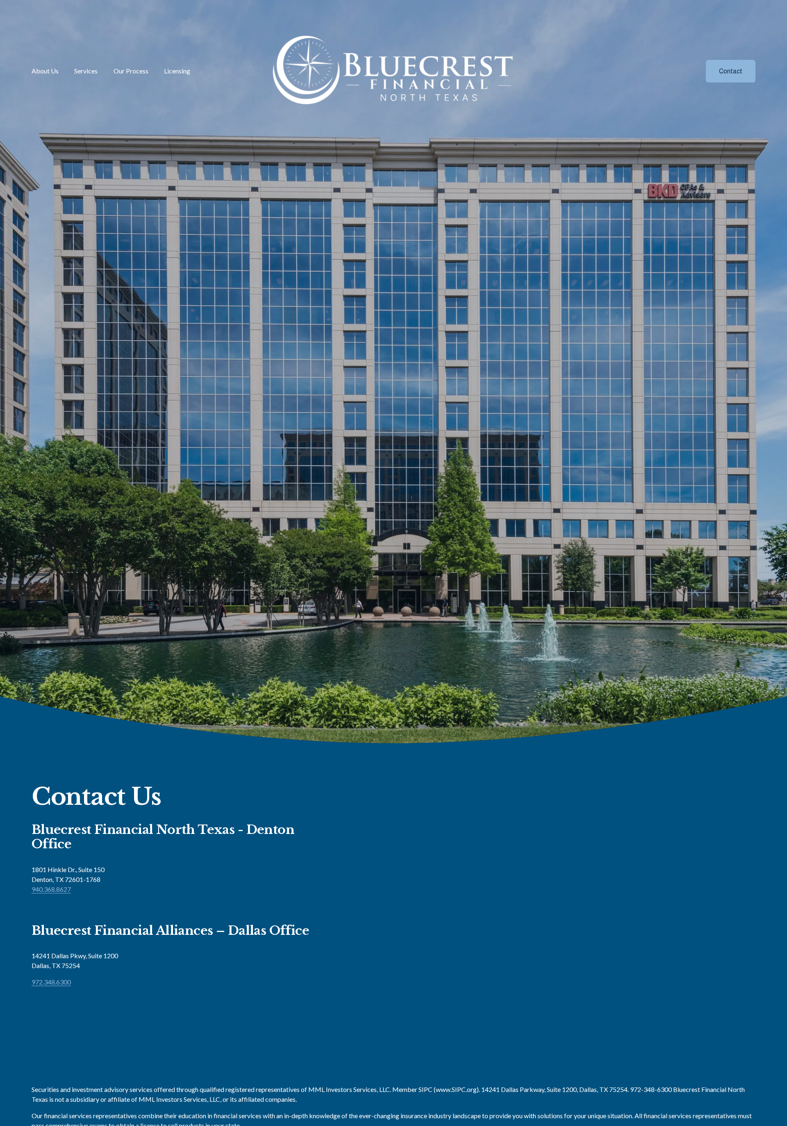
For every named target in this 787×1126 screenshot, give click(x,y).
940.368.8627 (51, 889)
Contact (730, 71)
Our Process (131, 71)
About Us (45, 71)
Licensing (177, 71)
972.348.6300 (51, 982)
